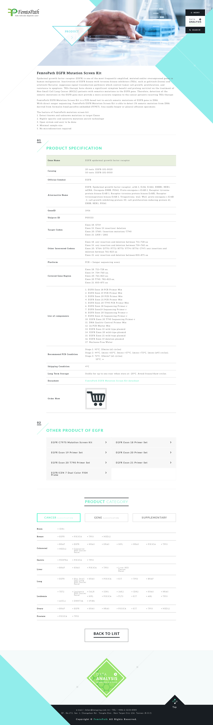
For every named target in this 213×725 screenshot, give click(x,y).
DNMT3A (78, 601)
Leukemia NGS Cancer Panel (80, 593)
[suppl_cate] (154, 521)
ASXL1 (62, 601)
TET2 (61, 592)
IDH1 (61, 529)
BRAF (62, 544)
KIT (120, 579)
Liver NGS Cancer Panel (123, 569)
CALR (92, 592)
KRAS (106, 544)
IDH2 (136, 592)
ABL (150, 596)
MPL (120, 544)
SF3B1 (92, 601)
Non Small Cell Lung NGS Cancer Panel (80, 581)
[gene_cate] (106, 521)
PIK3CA (78, 536)
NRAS (136, 544)
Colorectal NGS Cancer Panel (80, 550)
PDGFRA (63, 560)
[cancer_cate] (58, 521)
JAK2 (121, 592)
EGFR (62, 536)
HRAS (92, 544)
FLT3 (120, 596)
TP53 (91, 536)
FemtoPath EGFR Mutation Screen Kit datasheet (112, 381)
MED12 (107, 536)
